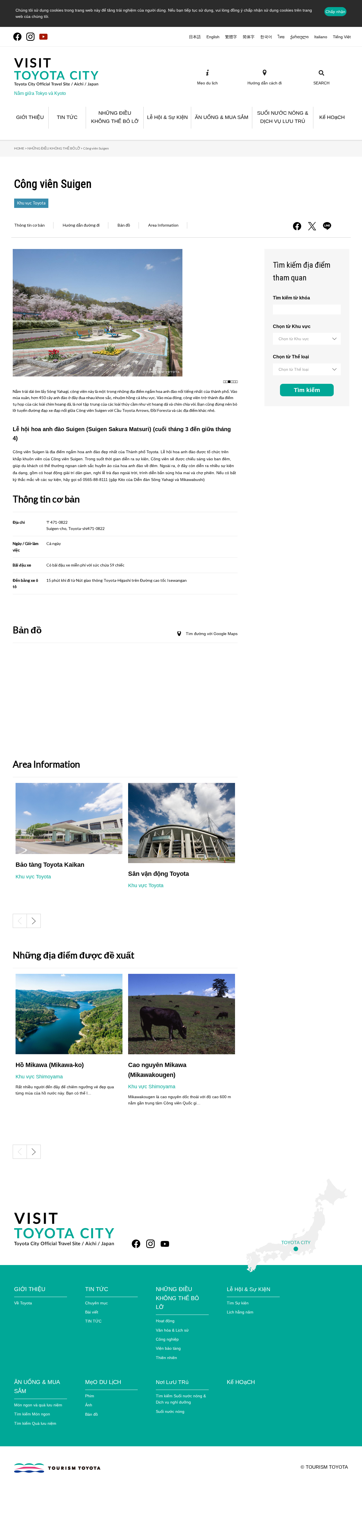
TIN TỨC (93, 1321)
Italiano (320, 37)
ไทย (281, 37)
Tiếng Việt (342, 37)
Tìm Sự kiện (238, 1303)
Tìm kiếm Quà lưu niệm (35, 1423)
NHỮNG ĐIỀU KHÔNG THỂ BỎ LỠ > (55, 148)
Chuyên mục (96, 1303)
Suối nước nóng (170, 1411)
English (212, 37)
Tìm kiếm (307, 390)
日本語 (195, 37)
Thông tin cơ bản (29, 225)
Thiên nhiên (166, 1357)
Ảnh (88, 1405)
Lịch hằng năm (240, 1312)
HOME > (20, 148)
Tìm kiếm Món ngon (32, 1414)
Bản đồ (124, 225)
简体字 (249, 37)
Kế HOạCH (241, 1382)
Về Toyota (23, 1303)
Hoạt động (165, 1321)
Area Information (163, 225)
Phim (89, 1396)
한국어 (266, 37)
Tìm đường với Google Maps (212, 633)
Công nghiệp (167, 1339)
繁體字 (231, 37)
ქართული (299, 37)
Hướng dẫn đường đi (81, 225)
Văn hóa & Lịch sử (172, 1330)
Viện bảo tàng (168, 1348)
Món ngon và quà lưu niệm (38, 1405)
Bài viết (91, 1312)
